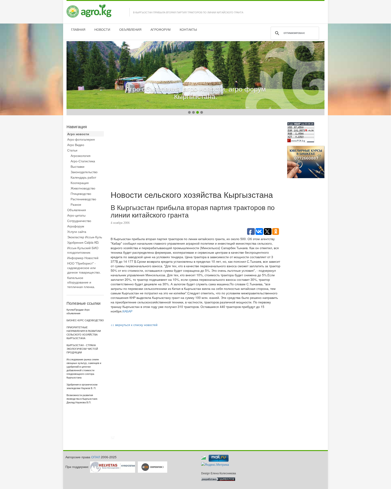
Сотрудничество (79, 220)
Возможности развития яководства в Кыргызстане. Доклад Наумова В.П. (82, 399)
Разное (76, 204)
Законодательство (84, 172)
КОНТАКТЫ (188, 29)
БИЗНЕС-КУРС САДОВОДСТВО (85, 320)
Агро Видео (75, 144)
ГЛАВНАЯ (78, 29)
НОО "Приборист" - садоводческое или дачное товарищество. (84, 267)
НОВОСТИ (102, 29)
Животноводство (83, 188)
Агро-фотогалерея (81, 139)
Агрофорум (75, 226)
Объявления (76, 210)
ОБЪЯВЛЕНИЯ (130, 29)
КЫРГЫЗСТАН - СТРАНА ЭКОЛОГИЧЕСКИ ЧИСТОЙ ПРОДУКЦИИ (82, 349)
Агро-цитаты (76, 215)
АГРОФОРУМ (160, 29)
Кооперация (80, 182)
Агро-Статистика (83, 161)
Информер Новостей (82, 257)
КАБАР (127, 311)
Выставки (77, 166)
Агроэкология (81, 155)
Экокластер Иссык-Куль (84, 237)
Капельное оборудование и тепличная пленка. (81, 282)
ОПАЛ (95, 457)
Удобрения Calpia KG (83, 242)
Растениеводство (83, 199)
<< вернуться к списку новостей (134, 324)
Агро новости (78, 134)
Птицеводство (81, 193)
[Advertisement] (195, 153)
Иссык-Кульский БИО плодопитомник (82, 250)
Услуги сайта (76, 231)
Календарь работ (83, 177)
